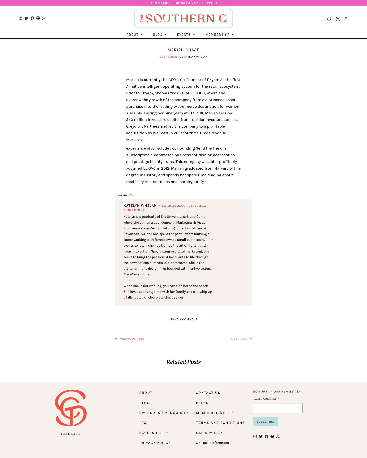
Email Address (266, 399)
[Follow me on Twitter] (26, 18)
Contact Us (208, 393)
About (133, 34)
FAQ (143, 423)
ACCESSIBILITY (154, 433)
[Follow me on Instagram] (20, 18)
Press (202, 403)
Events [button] (184, 34)
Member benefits (215, 413)
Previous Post (132, 339)
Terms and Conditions (220, 423)
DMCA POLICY (209, 433)
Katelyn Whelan (196, 56)
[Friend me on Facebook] (32, 18)
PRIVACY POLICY (155, 443)
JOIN (153, 3)
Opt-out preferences (212, 443)
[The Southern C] (183, 18)
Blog (158, 34)
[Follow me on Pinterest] (38, 18)
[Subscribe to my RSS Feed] (43, 18)
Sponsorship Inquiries (164, 413)
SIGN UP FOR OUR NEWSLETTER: (277, 392)
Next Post (239, 339)
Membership (217, 34)
